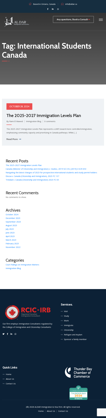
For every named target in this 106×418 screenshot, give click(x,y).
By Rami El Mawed (14, 121)
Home (8, 374)
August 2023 (11, 225)
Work (66, 320)
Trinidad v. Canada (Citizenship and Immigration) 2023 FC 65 (32, 179)
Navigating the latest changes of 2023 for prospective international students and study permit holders (51, 172)
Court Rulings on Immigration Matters (22, 264)
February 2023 (12, 243)
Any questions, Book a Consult (72, 19)
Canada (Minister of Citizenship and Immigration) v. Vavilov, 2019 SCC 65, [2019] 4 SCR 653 (46, 169)
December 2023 (13, 218)
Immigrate (68, 325)
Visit (66, 311)
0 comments (49, 121)
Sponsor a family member (75, 339)
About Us (10, 379)
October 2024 (12, 214)
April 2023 (10, 236)
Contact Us (11, 383)
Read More (12, 139)
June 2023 (10, 232)
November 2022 (13, 247)
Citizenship (69, 330)
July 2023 (10, 229)
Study (66, 316)
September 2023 (13, 221)
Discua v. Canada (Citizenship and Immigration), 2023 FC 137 (32, 176)
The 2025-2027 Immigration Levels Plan (43, 115)
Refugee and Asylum (73, 334)
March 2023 (11, 240)
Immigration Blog (33, 121)
